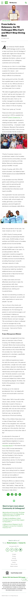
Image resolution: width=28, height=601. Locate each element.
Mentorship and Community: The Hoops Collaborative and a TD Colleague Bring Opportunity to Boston (13, 514)
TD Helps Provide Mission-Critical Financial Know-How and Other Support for (13, 520)
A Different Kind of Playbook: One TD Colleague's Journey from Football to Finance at (13, 526)
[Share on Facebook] (12, 494)
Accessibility (14, 560)
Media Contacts (12, 543)
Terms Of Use (14, 564)
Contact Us (22, 543)
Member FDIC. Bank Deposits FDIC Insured (14, 577)
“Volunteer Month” (7, 445)
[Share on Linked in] (16, 494)
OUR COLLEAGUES (6, 20)
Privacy (14, 556)
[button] (2, 3)
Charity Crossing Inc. (14, 117)
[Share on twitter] (8, 494)
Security (14, 558)
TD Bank (14, 554)
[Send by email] (20, 494)
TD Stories (13, 2)
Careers (14, 562)
